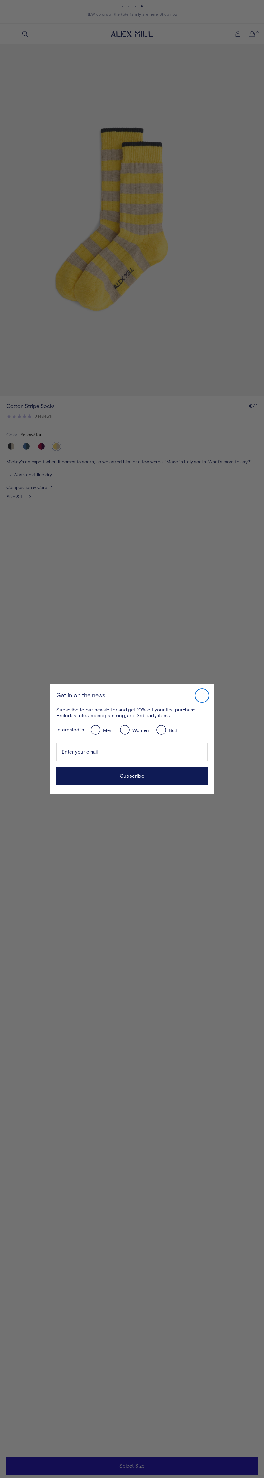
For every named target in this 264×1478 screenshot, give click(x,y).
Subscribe (132, 776)
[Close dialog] (202, 695)
